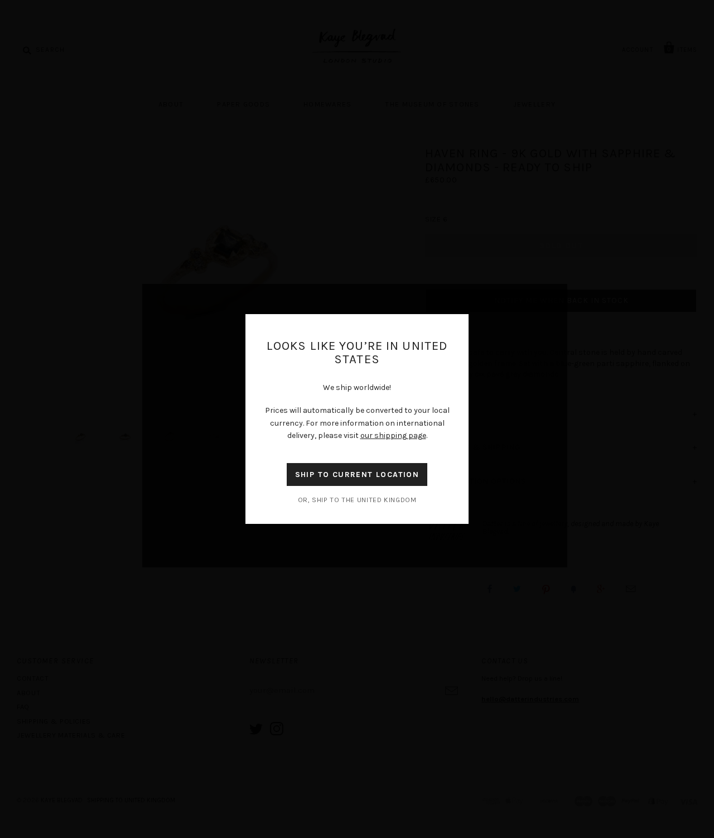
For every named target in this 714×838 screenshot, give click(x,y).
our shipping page (393, 435)
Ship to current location (357, 474)
